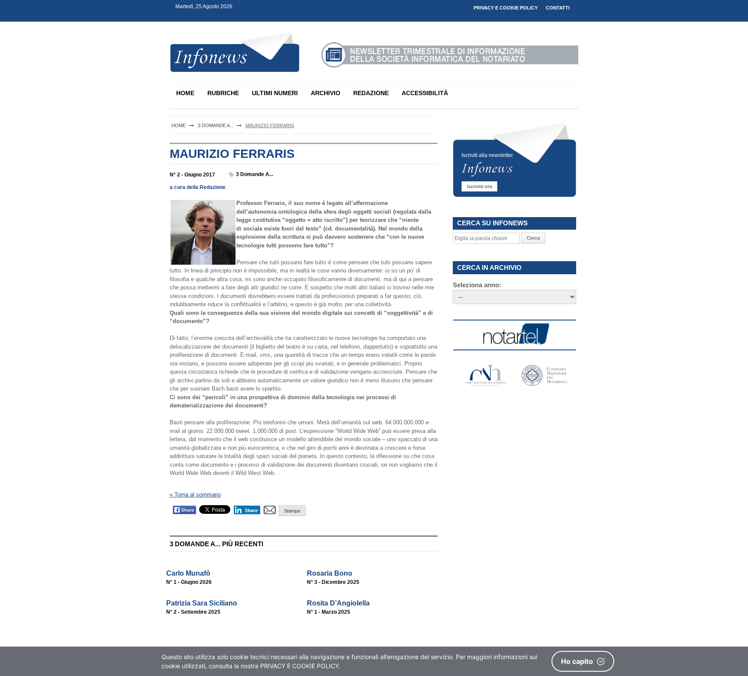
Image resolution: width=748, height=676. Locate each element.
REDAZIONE (371, 93)
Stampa (292, 510)
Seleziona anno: (477, 284)
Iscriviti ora (479, 186)
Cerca (533, 237)
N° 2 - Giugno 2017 (192, 175)
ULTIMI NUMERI (275, 93)
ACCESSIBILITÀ (425, 93)
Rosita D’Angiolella (338, 603)
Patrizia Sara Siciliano (201, 603)
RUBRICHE (223, 93)
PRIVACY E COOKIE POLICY (506, 7)
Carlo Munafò (188, 573)
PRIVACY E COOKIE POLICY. (300, 666)
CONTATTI (558, 7)
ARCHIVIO (325, 93)
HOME (185, 93)
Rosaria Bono (329, 573)
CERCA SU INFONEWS (492, 223)
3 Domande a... (254, 174)
